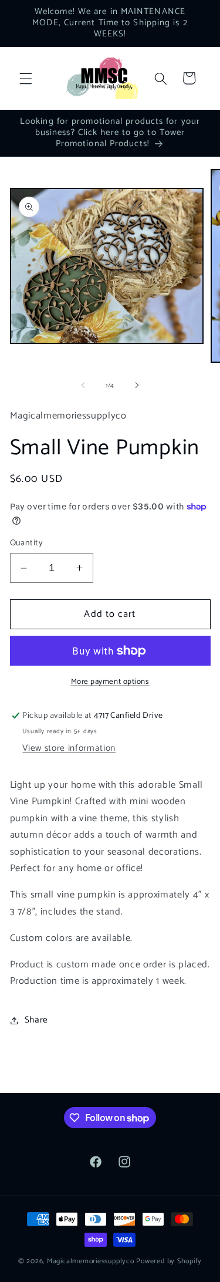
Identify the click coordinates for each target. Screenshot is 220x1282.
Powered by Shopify (169, 1261)
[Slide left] (83, 386)
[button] (26, 78)
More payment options (110, 681)
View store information (69, 748)
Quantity (26, 543)
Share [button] (36, 1020)
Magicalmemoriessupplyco (90, 1261)
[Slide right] (137, 386)
